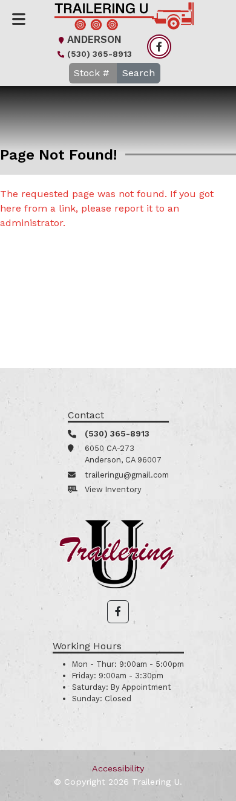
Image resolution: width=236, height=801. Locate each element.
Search (138, 73)
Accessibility (118, 768)
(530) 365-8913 (99, 54)
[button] (118, 611)
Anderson (94, 39)
